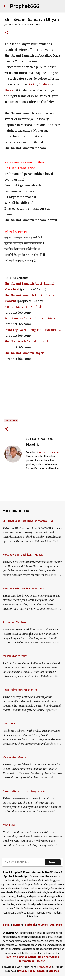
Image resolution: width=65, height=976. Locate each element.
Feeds (7, 924)
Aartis (32, 84)
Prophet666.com (49, 452)
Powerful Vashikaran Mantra (20, 689)
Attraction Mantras (14, 622)
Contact (42, 970)
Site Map (53, 970)
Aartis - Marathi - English (23, 306)
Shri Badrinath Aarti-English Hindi (29, 341)
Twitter (17, 924)
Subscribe (56, 924)
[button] (6, 32)
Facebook (29, 924)
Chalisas (44, 84)
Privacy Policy (26, 970)
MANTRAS (11, 420)
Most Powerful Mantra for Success (23, 588)
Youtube (42, 924)
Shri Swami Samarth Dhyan (24, 353)
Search (52, 862)
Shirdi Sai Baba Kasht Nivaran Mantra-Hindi (28, 520)
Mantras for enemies (15, 656)
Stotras (9, 90)
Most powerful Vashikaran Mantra (23, 554)
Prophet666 (24, 6)
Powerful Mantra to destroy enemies (24, 791)
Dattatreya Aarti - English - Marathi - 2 (32, 330)
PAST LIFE (9, 723)
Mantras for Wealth (14, 757)
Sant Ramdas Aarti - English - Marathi (32, 318)
